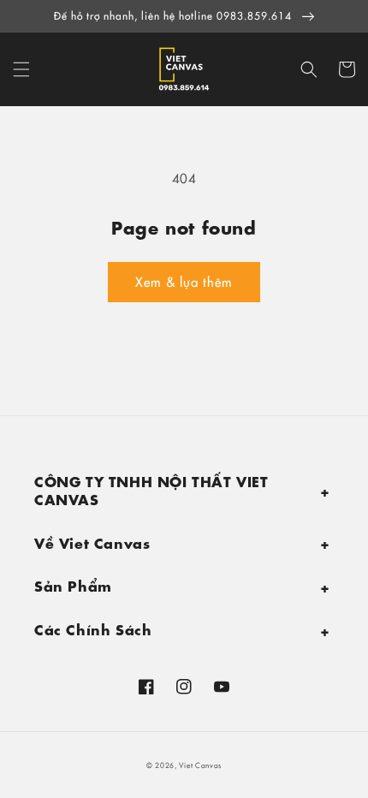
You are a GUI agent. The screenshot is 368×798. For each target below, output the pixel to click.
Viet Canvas (200, 765)
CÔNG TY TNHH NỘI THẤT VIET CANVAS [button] (151, 489)
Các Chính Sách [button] (92, 628)
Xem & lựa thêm (184, 281)
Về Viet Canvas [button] (92, 541)
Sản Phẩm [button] (73, 584)
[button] (21, 69)
